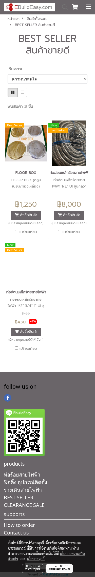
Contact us (16, 532)
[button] (63, 7)
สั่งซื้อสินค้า (28, 215)
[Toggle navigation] (88, 7)
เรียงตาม (18, 69)
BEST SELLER (18, 497)
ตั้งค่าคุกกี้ (32, 568)
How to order (19, 525)
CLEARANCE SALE (24, 505)
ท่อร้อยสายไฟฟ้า (22, 474)
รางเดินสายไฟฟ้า (23, 489)
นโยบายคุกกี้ (36, 559)
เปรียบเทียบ (28, 232)
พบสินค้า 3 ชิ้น (20, 107)
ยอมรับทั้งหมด (59, 568)
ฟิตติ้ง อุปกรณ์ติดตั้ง (25, 482)
